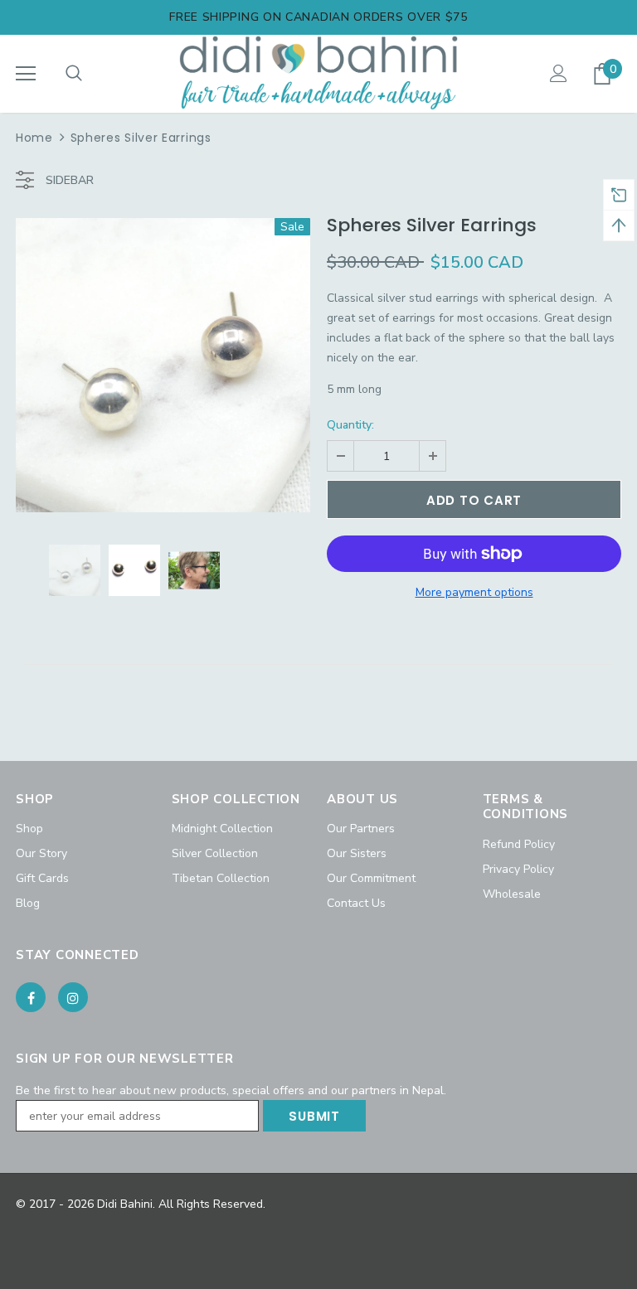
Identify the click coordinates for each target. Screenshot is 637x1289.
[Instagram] (73, 997)
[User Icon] (558, 73)
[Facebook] (31, 997)
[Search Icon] (74, 73)
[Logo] (319, 73)
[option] (163, 365)
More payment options (474, 592)
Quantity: (350, 425)
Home (34, 137)
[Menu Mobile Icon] (26, 74)
